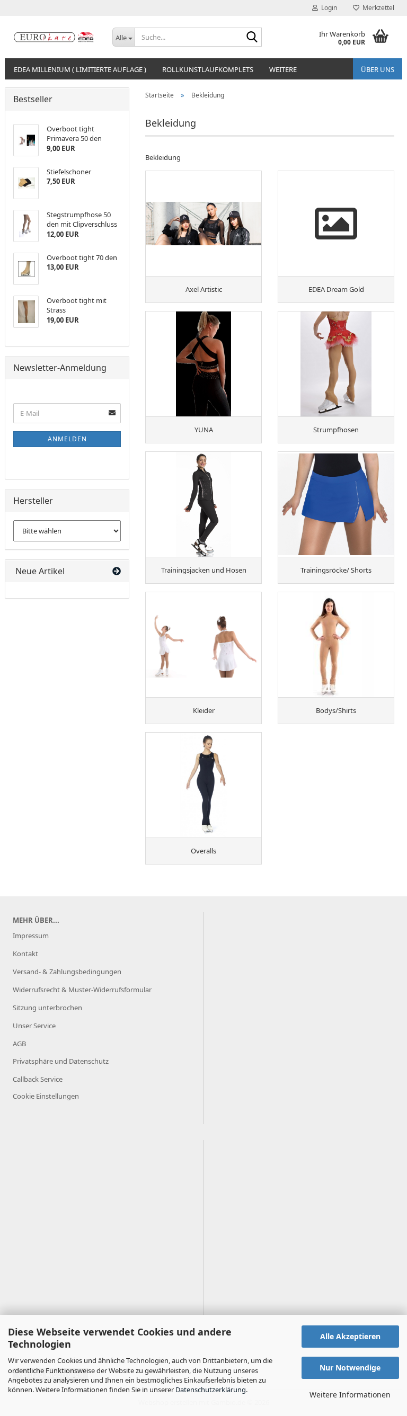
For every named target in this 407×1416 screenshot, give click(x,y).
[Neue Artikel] (116, 571)
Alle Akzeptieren (350, 1336)
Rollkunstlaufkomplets (207, 69)
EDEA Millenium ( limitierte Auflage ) (80, 69)
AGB (19, 1043)
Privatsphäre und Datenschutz (61, 1061)
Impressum (31, 935)
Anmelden (67, 438)
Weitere (283, 69)
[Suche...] (252, 37)
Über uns (377, 69)
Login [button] (327, 7)
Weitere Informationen (350, 1395)
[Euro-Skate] (54, 37)
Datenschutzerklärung (210, 1389)
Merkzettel (376, 7)
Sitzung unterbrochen (47, 1007)
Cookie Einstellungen (46, 1096)
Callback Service (38, 1079)
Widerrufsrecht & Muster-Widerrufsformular (82, 989)
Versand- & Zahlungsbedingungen (67, 971)
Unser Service (34, 1025)
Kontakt (25, 953)
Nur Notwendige (350, 1367)
